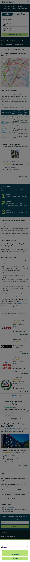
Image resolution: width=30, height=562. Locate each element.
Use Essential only (15, 554)
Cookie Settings (15, 558)
